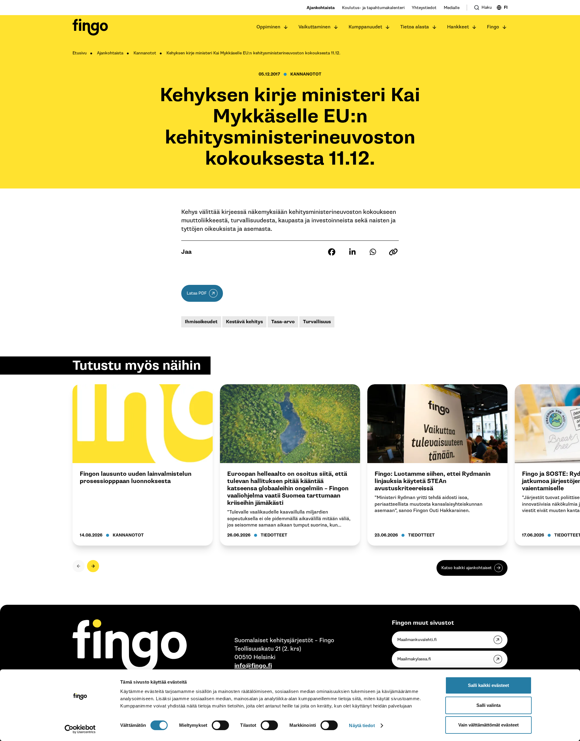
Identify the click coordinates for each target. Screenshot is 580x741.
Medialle (451, 8)
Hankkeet (458, 27)
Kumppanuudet (365, 27)
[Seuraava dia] (93, 566)
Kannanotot (145, 53)
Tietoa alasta (414, 27)
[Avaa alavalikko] (286, 27)
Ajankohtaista (321, 8)
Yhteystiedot (424, 8)
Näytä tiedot (362, 725)
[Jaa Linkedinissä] (352, 252)
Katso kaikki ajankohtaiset (466, 568)
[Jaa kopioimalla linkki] (393, 252)
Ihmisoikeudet (201, 322)
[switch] (220, 725)
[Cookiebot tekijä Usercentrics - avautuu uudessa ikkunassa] (80, 729)
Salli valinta (488, 705)
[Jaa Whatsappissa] (372, 252)
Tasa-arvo (283, 322)
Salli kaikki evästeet (488, 685)
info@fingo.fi (253, 666)
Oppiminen (268, 27)
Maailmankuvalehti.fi (417, 640)
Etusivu (79, 53)
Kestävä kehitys (244, 322)
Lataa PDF (197, 293)
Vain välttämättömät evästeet (488, 724)
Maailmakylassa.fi (414, 659)
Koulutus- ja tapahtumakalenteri (373, 8)
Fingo (493, 27)
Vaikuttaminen (314, 27)
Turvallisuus (317, 322)
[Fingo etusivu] (90, 27)
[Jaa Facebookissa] (331, 252)
